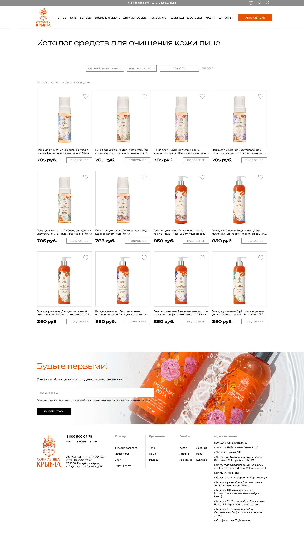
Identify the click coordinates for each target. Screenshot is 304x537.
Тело (73, 17)
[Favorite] (85, 96)
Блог (118, 459)
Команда (177, 17)
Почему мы (158, 17)
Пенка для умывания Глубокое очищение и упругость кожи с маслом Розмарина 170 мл (64, 232)
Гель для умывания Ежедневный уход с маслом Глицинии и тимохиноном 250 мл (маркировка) (238, 232)
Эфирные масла (107, 17)
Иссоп (183, 447)
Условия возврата (126, 447)
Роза (199, 453)
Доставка (194, 17)
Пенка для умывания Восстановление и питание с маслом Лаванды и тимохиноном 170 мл (239, 151)
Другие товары (135, 17)
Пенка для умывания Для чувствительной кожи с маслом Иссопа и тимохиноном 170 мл (122, 151)
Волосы (85, 17)
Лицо (62, 17)
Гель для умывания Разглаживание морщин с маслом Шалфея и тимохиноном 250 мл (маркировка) (181, 313)
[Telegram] (69, 449)
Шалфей (201, 459)
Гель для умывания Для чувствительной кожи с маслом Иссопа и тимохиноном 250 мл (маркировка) (64, 313)
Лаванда (201, 447)
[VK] (79, 449)
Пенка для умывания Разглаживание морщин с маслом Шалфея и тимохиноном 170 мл (181, 151)
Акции (210, 17)
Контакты (225, 17)
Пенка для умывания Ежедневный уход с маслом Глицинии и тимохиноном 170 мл (63, 151)
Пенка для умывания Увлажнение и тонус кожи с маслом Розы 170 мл (121, 232)
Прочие (184, 453)
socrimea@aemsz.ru (81, 441)
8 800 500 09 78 (79, 436)
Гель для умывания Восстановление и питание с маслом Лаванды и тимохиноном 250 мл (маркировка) (122, 313)
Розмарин (185, 459)
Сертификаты (123, 465)
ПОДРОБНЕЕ (79, 160)
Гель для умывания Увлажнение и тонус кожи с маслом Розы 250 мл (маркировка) (180, 232)
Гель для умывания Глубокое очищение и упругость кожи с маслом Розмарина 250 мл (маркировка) (238, 313)
